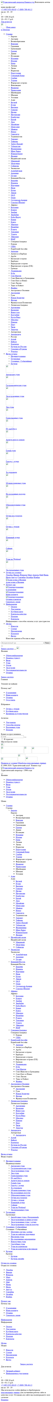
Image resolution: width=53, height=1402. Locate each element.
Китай (13, 119)
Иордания (15, 185)
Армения (14, 173)
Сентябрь (22, 577)
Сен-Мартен (16, 276)
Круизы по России (18, 346)
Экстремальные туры (15, 570)
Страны (9, 34)
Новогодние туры (18, 1241)
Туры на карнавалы (19, 1246)
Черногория (16, 90)
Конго (13, 222)
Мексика (14, 319)
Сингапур (15, 134)
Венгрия (14, 44)
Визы (8, 660)
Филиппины (16, 149)
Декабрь (9, 575)
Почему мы (11, 585)
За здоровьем (11, 472)
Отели (8, 665)
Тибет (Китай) (17, 144)
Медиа (8, 624)
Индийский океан (18, 937)
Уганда (14, 234)
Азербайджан (16, 171)
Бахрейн (14, 180)
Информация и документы (17, 1373)
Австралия (15, 293)
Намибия (14, 227)
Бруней (14, 102)
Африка (14, 991)
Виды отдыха (11, 354)
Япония (14, 156)
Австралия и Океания (20, 1084)
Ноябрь (37, 577)
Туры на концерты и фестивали (24, 1249)
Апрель (36, 575)
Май (41, 575)
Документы (16, 609)
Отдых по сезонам (13, 572)
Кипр (13, 63)
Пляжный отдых (13, 537)
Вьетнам (14, 107)
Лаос (13, 122)
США (13, 246)
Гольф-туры (11, 450)
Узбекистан (15, 146)
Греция (14, 51)
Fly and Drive (11, 429)
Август (14, 577)
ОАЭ (13, 195)
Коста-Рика (15, 317)
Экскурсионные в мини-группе (24, 1219)
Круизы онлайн (17, 1258)
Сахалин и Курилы (19, 349)
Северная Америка (19, 1030)
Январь (16, 575)
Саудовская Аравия (19, 200)
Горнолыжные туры (14, 418)
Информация (11, 604)
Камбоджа (15, 117)
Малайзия (15, 124)
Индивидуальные (18, 356)
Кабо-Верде (16, 217)
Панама (14, 322)
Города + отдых (12, 461)
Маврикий (15, 161)
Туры (8, 663)
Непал (13, 131)
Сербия (14, 78)
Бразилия (15, 310)
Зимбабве (15, 215)
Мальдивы (15, 163)
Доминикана (16, 271)
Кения (13, 219)
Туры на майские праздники (23, 1234)
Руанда (14, 229)
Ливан (13, 193)
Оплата (14, 606)
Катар (13, 190)
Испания (14, 58)
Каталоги (15, 633)
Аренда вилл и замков (15, 439)
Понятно (4, 1400)
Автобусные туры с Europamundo (25, 1217)
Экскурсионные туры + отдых (23, 1222)
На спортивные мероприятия (23, 1239)
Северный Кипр (18, 75)
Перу (13, 324)
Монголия (15, 127)
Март (30, 575)
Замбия (14, 212)
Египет (14, 210)
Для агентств (6, 22)
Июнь (46, 575)
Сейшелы (15, 166)
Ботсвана (14, 207)
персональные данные (10, 1392)
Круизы (14, 363)
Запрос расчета (7, 648)
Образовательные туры (15, 505)
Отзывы (9, 672)
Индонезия (15, 114)
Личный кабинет (13, 1371)
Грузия (14, 175)
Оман (13, 197)
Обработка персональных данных (32, 763)
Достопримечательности (16, 670)
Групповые (15, 359)
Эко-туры (10, 407)
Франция (14, 88)
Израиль (14, 183)
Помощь (14, 616)
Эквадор (14, 329)
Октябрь (29, 577)
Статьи (14, 628)
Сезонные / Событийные (21, 361)
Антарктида (16, 334)
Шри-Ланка (16, 151)
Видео (13, 636)
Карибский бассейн (19, 1040)
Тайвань (14, 141)
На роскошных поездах (15, 494)
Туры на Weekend (13, 559)
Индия (13, 112)
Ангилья (14, 251)
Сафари (9, 548)
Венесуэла (15, 312)
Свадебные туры (18, 1244)
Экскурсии (10, 668)
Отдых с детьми (12, 526)
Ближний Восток (18, 962)
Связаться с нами (13, 602)
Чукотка (14, 351)
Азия (13, 876)
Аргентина (15, 307)
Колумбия (15, 315)
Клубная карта (17, 611)
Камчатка (15, 344)
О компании (11, 1308)
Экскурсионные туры (15, 396)
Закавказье (15, 949)
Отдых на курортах (14, 516)
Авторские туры (13, 374)
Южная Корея (16, 153)
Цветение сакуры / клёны (21, 1232)
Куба (13, 273)
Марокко (14, 224)
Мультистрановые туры (16, 483)
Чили (13, 327)
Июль (8, 577)
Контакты (15, 619)
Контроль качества (18, 614)
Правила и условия (9, 763)
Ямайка (14, 288)
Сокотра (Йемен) (18, 202)
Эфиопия (15, 236)
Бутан (13, 105)
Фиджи (14, 300)
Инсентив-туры (17, 1236)
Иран (13, 188)
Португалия (16, 73)
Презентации (16, 631)
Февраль (23, 575)
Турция (14, 80)
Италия (14, 61)
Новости (14, 626)
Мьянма (14, 129)
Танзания (15, 232)
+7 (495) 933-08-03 (8, 9)
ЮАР (13, 239)
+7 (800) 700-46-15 (24, 9)
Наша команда (12, 1310)
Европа (14, 810)
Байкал (14, 341)
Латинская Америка (19, 1101)
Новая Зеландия (17, 298)
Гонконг (14, 110)
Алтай (13, 339)
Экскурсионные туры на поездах (25, 1224)
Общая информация (14, 655)
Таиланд (14, 139)
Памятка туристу (13, 658)
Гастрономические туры (16, 385)
